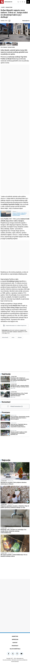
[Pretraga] (20, 1)
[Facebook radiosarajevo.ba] (8, 653)
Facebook (15, 331)
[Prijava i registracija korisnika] (22, 1)
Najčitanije (6, 374)
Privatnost (15, 645)
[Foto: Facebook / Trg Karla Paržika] (3, 44)
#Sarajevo (20, 337)
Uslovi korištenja (15, 648)
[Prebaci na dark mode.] (18, 1)
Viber (6, 333)
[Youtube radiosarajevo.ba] (21, 653)
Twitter (10, 331)
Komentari (6, 402)
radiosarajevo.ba (19, 658)
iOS (25, 330)
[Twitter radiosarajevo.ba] (12, 653)
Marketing (15, 636)
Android (22, 330)
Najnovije (6, 460)
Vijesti (3, 7)
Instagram (20, 331)
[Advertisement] (15, 130)
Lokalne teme (9, 7)
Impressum (15, 639)
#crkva (13, 337)
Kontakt (15, 642)
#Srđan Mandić (5, 337)
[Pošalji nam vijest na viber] (17, 653)
